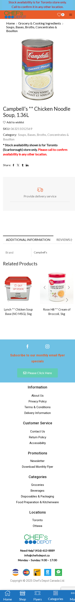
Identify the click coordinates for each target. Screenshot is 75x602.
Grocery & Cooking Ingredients (39, 23)
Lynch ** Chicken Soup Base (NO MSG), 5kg (18, 312)
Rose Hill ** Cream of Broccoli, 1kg (57, 312)
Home (10, 23)
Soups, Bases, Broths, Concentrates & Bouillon (31, 29)
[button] (67, 300)
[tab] (28, 240)
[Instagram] (47, 346)
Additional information (28, 239)
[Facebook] (27, 346)
